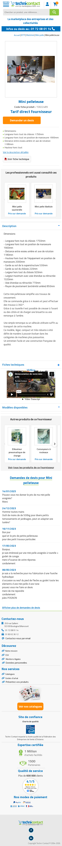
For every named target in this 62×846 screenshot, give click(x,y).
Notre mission (11, 650)
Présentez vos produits (17, 681)
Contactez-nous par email (17, 638)
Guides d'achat (11, 678)
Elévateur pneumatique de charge (17, 452)
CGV (7, 654)
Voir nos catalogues (30, 706)
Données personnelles (16, 662)
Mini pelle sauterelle (17, 208)
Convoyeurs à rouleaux (44, 451)
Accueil (17, 35)
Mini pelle (39, 35)
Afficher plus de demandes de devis (21, 607)
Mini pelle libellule (43, 206)
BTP (23, 35)
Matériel (30, 35)
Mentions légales (13, 659)
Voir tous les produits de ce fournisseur (31, 467)
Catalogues (10, 674)
